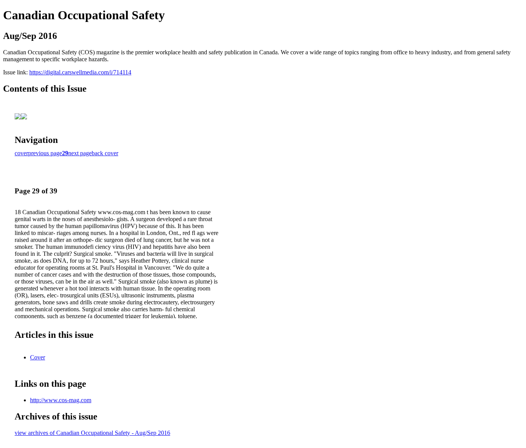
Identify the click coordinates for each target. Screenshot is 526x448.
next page (80, 153)
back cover (105, 153)
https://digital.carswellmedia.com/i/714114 (80, 72)
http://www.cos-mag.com (60, 400)
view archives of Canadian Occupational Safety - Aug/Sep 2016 (92, 433)
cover (21, 153)
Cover (37, 357)
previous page (45, 153)
